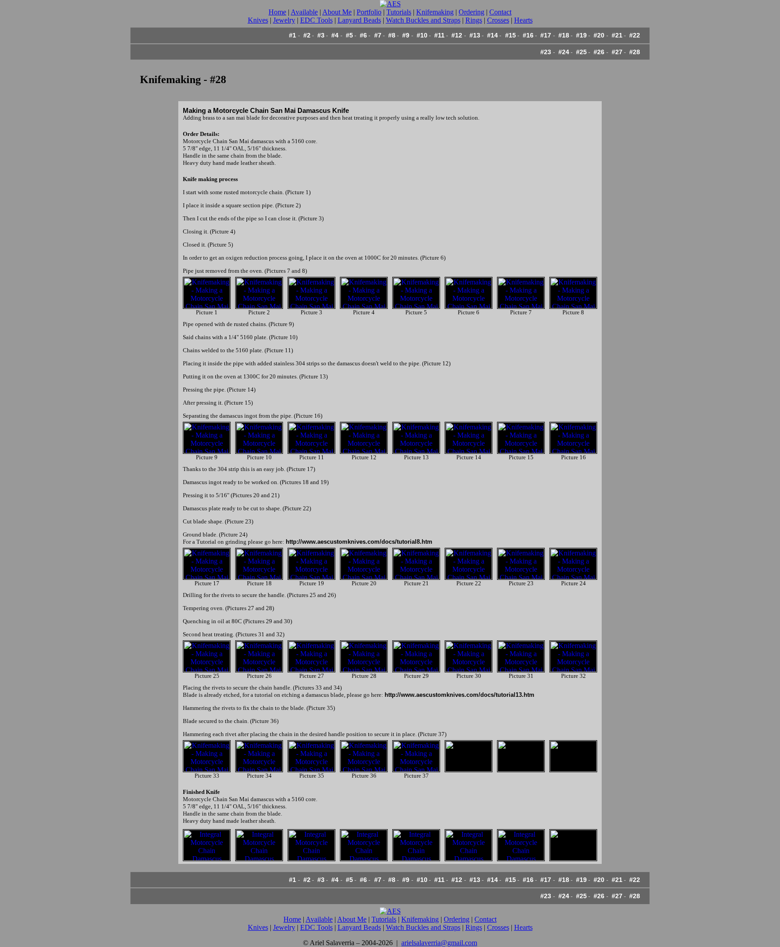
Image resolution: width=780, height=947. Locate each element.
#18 (563, 35)
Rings (473, 20)
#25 (581, 52)
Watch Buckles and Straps (423, 20)
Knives (258, 20)
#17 (545, 35)
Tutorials (398, 12)
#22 (634, 35)
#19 (581, 35)
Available (304, 12)
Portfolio (369, 12)
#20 (599, 35)
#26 (599, 52)
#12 (456, 35)
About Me (337, 12)
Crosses (498, 20)
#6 (363, 35)
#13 (474, 35)
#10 (422, 35)
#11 (439, 35)
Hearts (523, 20)
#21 (617, 35)
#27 (617, 52)
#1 (292, 35)
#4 (335, 35)
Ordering (471, 12)
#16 (528, 35)
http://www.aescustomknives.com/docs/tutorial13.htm (459, 694)
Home (277, 12)
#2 (307, 35)
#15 (510, 35)
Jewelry (284, 20)
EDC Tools (316, 20)
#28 (634, 52)
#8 (391, 35)
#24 (563, 52)
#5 (349, 35)
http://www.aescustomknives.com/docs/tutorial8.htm (359, 541)
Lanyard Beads (359, 20)
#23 (545, 52)
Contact (500, 12)
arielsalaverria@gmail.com (439, 943)
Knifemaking (435, 12)
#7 (377, 35)
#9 (405, 35)
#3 (321, 35)
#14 (492, 35)
